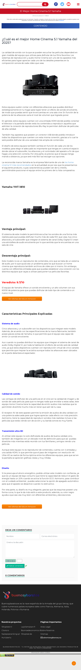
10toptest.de (26, 634)
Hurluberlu (6, 638)
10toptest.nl (7, 627)
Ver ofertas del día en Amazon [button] (22, 299)
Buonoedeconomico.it (31, 630)
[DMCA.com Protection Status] (7, 656)
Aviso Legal (45, 627)
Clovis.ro (5, 630)
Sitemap (44, 634)
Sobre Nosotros (47, 630)
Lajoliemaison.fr (28, 627)
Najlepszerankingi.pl (11, 634)
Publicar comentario (15, 566)
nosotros (61, 20)
